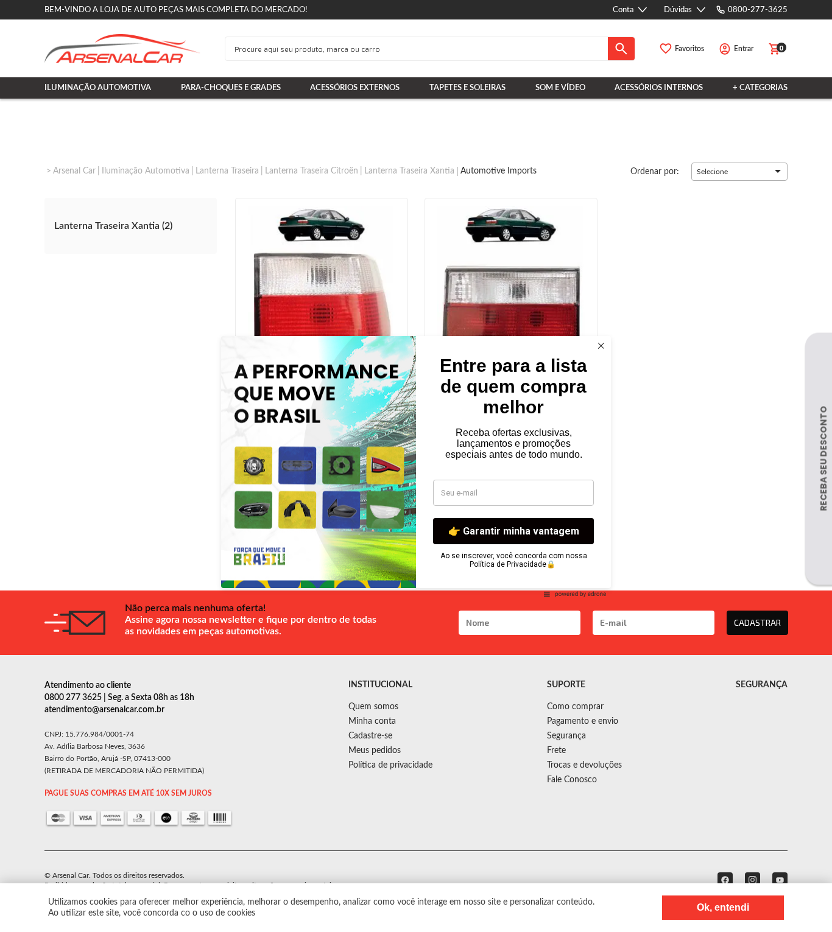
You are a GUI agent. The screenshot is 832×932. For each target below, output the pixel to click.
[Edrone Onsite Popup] (416, 466)
